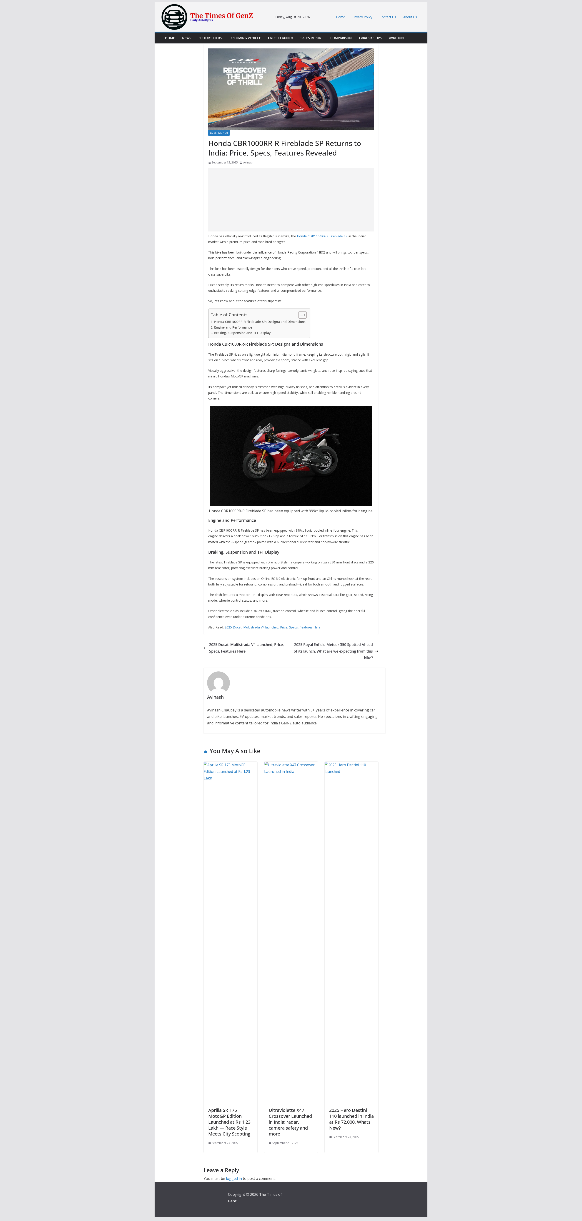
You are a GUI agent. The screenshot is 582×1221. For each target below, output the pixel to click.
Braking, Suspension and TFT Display (242, 333)
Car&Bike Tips (370, 38)
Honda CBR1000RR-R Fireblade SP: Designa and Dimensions (260, 321)
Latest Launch (280, 38)
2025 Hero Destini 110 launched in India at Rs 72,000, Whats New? (351, 1119)
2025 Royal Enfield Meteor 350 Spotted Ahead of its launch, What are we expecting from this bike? (333, 651)
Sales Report (312, 38)
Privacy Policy (362, 17)
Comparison (341, 38)
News (186, 38)
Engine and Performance (233, 327)
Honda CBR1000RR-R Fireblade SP (322, 236)
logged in (234, 1178)
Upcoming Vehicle (245, 38)
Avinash (248, 162)
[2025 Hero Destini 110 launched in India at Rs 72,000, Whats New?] (351, 764)
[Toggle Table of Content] (300, 315)
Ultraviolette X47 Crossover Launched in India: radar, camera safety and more (290, 1122)
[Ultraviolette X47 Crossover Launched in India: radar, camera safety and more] (291, 764)
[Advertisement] (291, 199)
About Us (410, 17)
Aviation (396, 38)
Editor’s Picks (210, 38)
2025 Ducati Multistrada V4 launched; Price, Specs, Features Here (273, 627)
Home (340, 17)
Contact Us (388, 17)
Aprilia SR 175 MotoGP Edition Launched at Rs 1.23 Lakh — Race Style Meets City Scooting (229, 1122)
